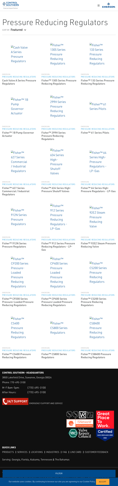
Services (22, 452)
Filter (59, 473)
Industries (52, 452)
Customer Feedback (96, 452)
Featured (17, 30)
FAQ (65, 452)
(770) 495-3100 (36, 387)
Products (8, 452)
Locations (37, 452)
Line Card (75, 452)
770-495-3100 (17, 382)
